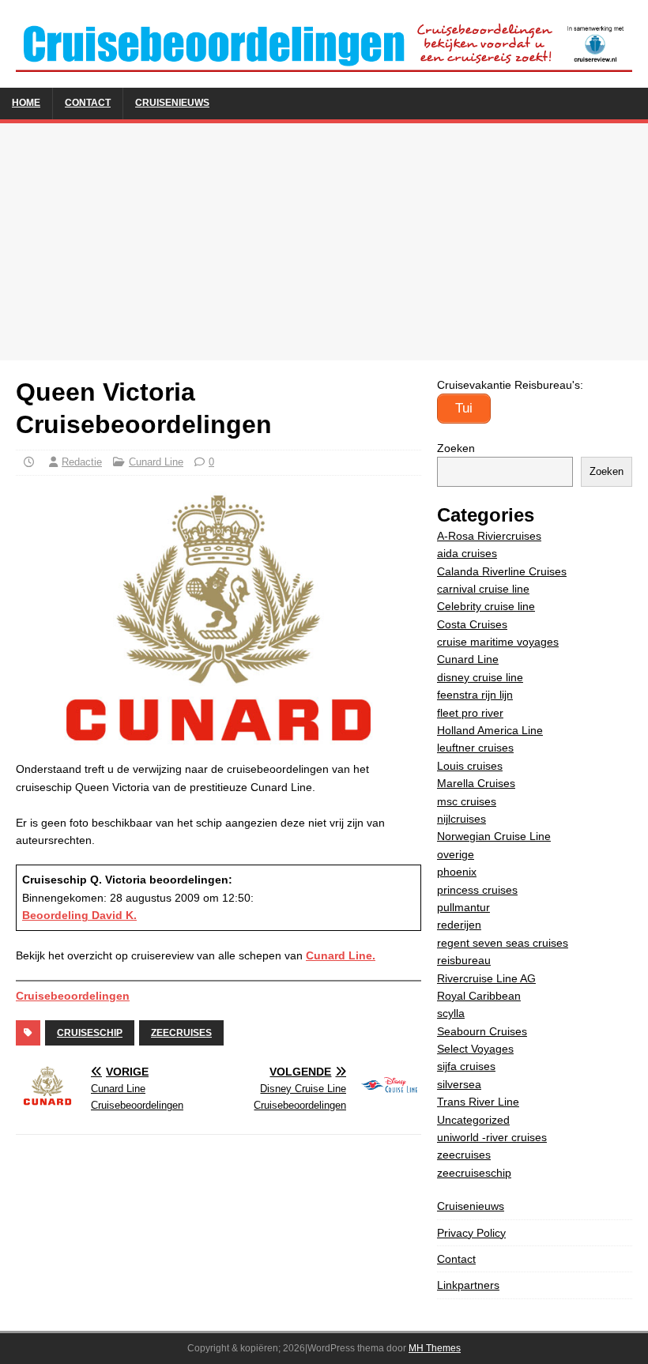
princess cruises (477, 890)
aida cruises (467, 553)
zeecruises (181, 1032)
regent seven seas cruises (502, 942)
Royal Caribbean (479, 995)
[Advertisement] (324, 241)
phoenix (457, 871)
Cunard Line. (340, 955)
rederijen (459, 924)
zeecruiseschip (474, 1172)
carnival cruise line (483, 588)
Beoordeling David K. (79, 915)
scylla (451, 1013)
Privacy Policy (471, 1232)
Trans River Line (478, 1101)
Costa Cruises (472, 624)
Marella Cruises (476, 783)
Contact (88, 102)
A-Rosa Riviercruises (489, 535)
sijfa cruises (466, 1066)
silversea (459, 1084)
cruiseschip (89, 1032)
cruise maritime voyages (498, 641)
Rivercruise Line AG (486, 978)
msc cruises (466, 801)
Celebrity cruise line (486, 606)
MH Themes (435, 1348)
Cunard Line (156, 462)
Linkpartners (468, 1285)
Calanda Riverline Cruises (502, 571)
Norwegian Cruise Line (494, 836)
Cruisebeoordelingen (73, 995)
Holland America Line (490, 730)
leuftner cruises (475, 747)
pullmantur (463, 907)
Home (26, 102)
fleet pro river (470, 712)
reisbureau (464, 960)
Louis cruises (470, 765)
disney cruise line (480, 677)
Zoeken (456, 448)
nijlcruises (461, 818)
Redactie (82, 462)
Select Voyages (475, 1048)
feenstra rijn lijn (475, 694)
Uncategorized (473, 1119)
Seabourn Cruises (482, 1031)
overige (455, 854)
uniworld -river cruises (492, 1137)
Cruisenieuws (172, 102)
